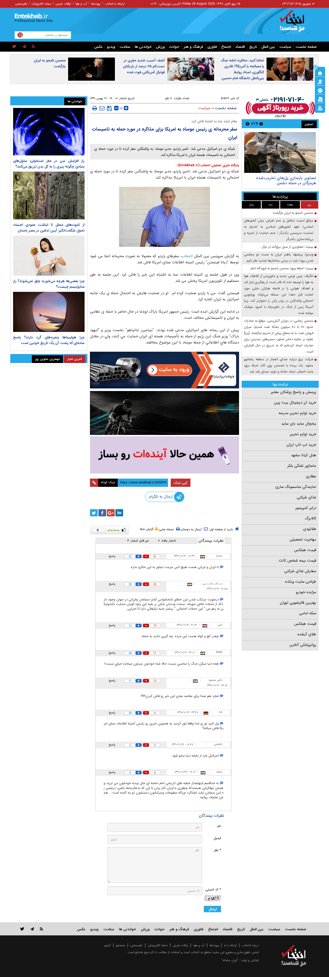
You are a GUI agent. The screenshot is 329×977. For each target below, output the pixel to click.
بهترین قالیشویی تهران (298, 603)
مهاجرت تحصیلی (303, 539)
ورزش (160, 47)
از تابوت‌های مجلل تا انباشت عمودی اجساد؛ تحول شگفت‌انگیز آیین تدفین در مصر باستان (49, 227)
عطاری (311, 476)
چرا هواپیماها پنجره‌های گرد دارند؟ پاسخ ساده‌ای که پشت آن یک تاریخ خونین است (49, 340)
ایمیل (217, 838)
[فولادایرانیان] (164, 370)
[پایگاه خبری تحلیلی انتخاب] (296, 23)
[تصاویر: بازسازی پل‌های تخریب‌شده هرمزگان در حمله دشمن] (280, 152)
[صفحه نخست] (320, 73)
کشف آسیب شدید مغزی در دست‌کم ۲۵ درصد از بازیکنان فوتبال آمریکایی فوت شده (144, 66)
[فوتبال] (320, 90)
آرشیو (107, 945)
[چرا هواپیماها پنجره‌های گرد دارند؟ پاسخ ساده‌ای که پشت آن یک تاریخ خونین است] (49, 312)
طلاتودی (309, 529)
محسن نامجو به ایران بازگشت (50, 63)
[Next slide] (247, 123)
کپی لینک (180, 483)
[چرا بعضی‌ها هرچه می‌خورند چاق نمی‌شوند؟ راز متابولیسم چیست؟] (49, 256)
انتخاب (187, 256)
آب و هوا (81, 3)
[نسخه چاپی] (94, 108)
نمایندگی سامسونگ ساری (295, 487)
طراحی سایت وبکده (300, 582)
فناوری (212, 47)
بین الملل (268, 47)
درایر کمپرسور (305, 508)
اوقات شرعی (63, 3)
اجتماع (226, 47)
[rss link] (41, 928)
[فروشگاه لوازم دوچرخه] (164, 413)
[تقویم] (320, 99)
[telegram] (24, 47)
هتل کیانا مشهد (303, 455)
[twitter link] (22, 928)
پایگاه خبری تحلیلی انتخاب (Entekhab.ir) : (207, 165)
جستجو (120, 945)
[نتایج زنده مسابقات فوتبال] (320, 107)
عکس (98, 47)
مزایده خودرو (306, 592)
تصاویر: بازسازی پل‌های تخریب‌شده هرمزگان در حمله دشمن (286, 180)
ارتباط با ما (230, 945)
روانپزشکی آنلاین (302, 645)
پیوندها (95, 3)
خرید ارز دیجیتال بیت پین (295, 402)
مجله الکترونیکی (158, 945)
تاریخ (253, 47)
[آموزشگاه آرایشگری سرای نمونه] (164, 454)
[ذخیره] (109, 108)
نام (219, 826)
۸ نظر (168, 98)
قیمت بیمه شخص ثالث (297, 560)
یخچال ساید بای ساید (298, 424)
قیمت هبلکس (305, 550)
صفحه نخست (306, 47)
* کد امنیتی (213, 889)
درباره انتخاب (250, 945)
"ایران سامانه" (229, 960)
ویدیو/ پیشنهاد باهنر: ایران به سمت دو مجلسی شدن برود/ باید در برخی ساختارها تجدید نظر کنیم (278, 257)
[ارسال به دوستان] (102, 108)
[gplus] (111, 512)
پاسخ (112, 556)
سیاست (285, 47)
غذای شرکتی (306, 497)
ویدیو (111, 47)
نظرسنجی (21, 3)
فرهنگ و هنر (193, 47)
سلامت (125, 47)
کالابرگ (310, 518)
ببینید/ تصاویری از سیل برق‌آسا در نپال (287, 246)
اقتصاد (240, 47)
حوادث (174, 47)
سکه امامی (307, 613)
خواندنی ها (143, 47)
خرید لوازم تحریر (303, 434)
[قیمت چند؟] (320, 81)
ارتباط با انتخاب (115, 3)
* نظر (217, 850)
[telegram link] (32, 928)
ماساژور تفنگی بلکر (301, 466)
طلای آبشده (306, 634)
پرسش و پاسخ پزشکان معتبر (293, 392)
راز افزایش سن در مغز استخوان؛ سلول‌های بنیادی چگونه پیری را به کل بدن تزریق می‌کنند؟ (49, 163)
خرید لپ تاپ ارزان (301, 445)
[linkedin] (119, 512)
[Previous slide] (261, 123)
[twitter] (14, 47)
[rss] (33, 47)
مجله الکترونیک (41, 3)
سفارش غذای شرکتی (300, 571)
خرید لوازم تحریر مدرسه (297, 413)
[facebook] (102, 512)
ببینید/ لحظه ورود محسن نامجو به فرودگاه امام (282, 268)
